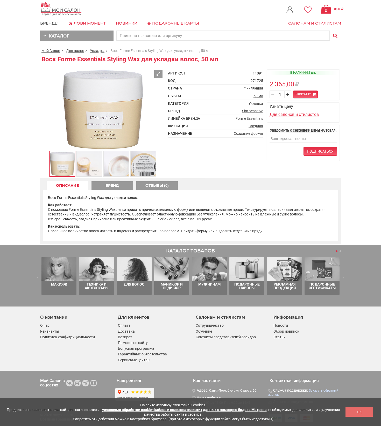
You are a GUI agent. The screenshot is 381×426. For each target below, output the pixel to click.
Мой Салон (50, 51)
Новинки (126, 23)
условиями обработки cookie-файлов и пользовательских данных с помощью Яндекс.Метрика (184, 410)
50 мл (258, 96)
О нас (45, 325)
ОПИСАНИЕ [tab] (67, 185)
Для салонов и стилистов (294, 114)
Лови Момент (89, 23)
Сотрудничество (210, 325)
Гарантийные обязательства (142, 354)
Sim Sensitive (252, 111)
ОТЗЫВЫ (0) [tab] (157, 185)
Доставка (126, 331)
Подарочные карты (175, 23)
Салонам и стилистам (314, 23)
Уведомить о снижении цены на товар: (303, 130)
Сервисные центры (134, 360)
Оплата (124, 325)
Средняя (256, 126)
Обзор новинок (286, 331)
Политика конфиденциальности (67, 337)
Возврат (125, 337)
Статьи (279, 337)
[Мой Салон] (61, 9)
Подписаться (320, 151)
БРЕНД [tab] (112, 185)
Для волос (75, 51)
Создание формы (248, 133)
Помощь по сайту (133, 343)
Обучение (204, 331)
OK (359, 412)
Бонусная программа (136, 348)
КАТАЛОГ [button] (58, 36)
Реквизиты (49, 331)
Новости (280, 325)
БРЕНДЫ (49, 23)
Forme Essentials (249, 118)
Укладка (97, 51)
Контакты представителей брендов (226, 337)
